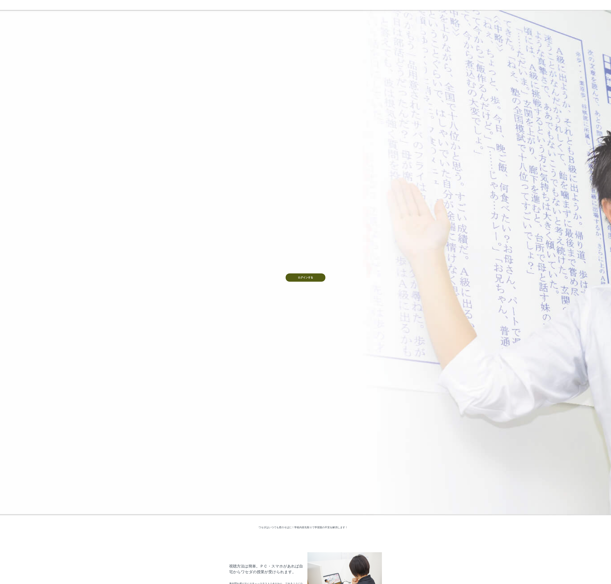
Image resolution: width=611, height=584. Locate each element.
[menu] (376, 4)
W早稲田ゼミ (244, 4)
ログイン (377, 5)
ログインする (305, 277)
